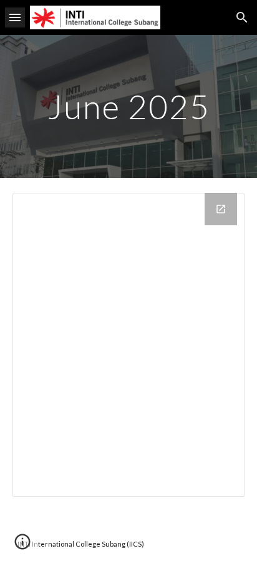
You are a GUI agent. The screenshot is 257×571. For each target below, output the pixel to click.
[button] (15, 17)
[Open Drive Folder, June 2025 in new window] (221, 209)
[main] (128, 106)
